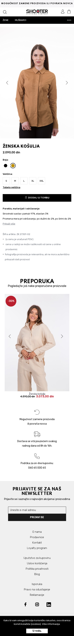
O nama (37, 531)
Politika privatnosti (37, 568)
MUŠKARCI (20, 20)
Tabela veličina (11, 187)
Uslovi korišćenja (37, 563)
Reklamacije (37, 595)
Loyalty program (37, 548)
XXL (42, 181)
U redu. (37, 630)
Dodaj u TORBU (37, 197)
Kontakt (37, 542)
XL (32, 181)
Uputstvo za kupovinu (37, 558)
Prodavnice (37, 537)
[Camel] (13, 165)
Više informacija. (51, 624)
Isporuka (37, 584)
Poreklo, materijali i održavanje (21, 208)
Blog (37, 574)
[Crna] (5, 165)
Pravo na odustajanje (37, 589)
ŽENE (6, 20)
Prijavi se (37, 517)
